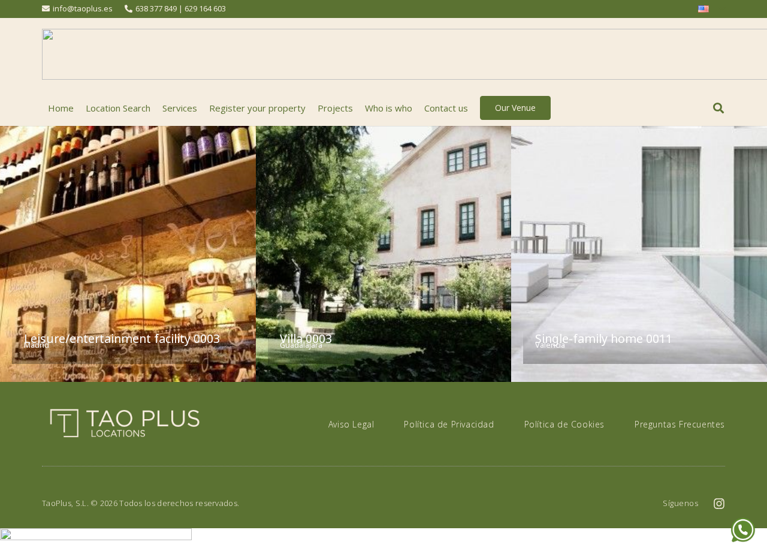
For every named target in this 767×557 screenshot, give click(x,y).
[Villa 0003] (384, 254)
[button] (718, 108)
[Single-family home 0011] (639, 254)
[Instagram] (719, 504)
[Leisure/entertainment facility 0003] (128, 254)
